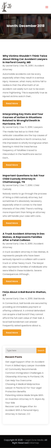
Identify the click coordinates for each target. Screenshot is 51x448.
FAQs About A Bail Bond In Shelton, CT (24, 293)
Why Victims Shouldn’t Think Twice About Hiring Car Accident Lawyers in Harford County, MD (25, 59)
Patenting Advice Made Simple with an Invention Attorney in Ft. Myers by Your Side (25, 399)
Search (41, 350)
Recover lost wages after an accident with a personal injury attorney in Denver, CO (22, 410)
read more (12, 103)
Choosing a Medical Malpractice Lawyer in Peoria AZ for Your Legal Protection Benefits (23, 388)
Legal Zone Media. (34, 440)
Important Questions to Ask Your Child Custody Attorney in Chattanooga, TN (23, 179)
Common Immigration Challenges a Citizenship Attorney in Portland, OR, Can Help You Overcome (24, 376)
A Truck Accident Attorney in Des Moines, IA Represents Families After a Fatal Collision (23, 237)
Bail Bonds (39, 298)
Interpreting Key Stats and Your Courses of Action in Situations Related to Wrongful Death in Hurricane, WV (23, 118)
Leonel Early (12, 65)
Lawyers (38, 127)
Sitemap (34, 442)
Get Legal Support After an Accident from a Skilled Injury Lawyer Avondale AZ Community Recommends (25, 365)
